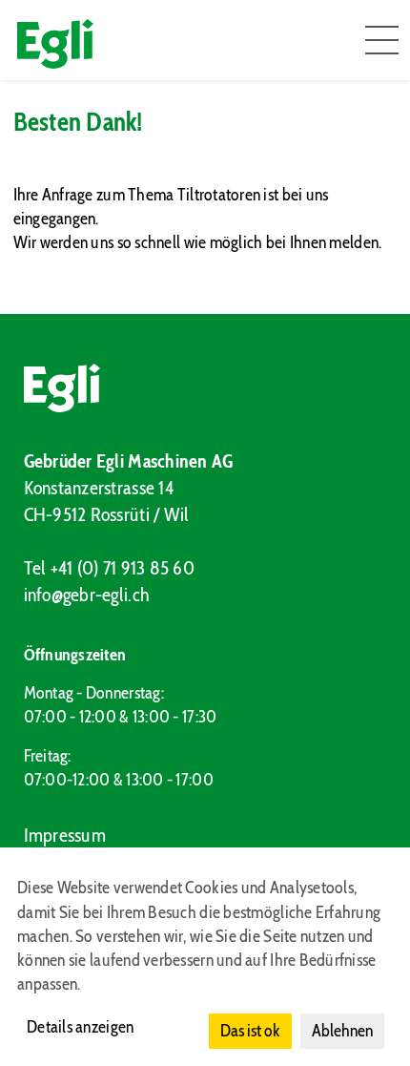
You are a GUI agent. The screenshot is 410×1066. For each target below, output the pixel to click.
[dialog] (205, 956)
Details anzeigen (80, 1026)
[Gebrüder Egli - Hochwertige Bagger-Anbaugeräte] (205, 388)
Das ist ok (250, 1030)
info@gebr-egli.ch (87, 594)
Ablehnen (342, 1030)
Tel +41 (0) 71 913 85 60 (109, 567)
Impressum (65, 835)
